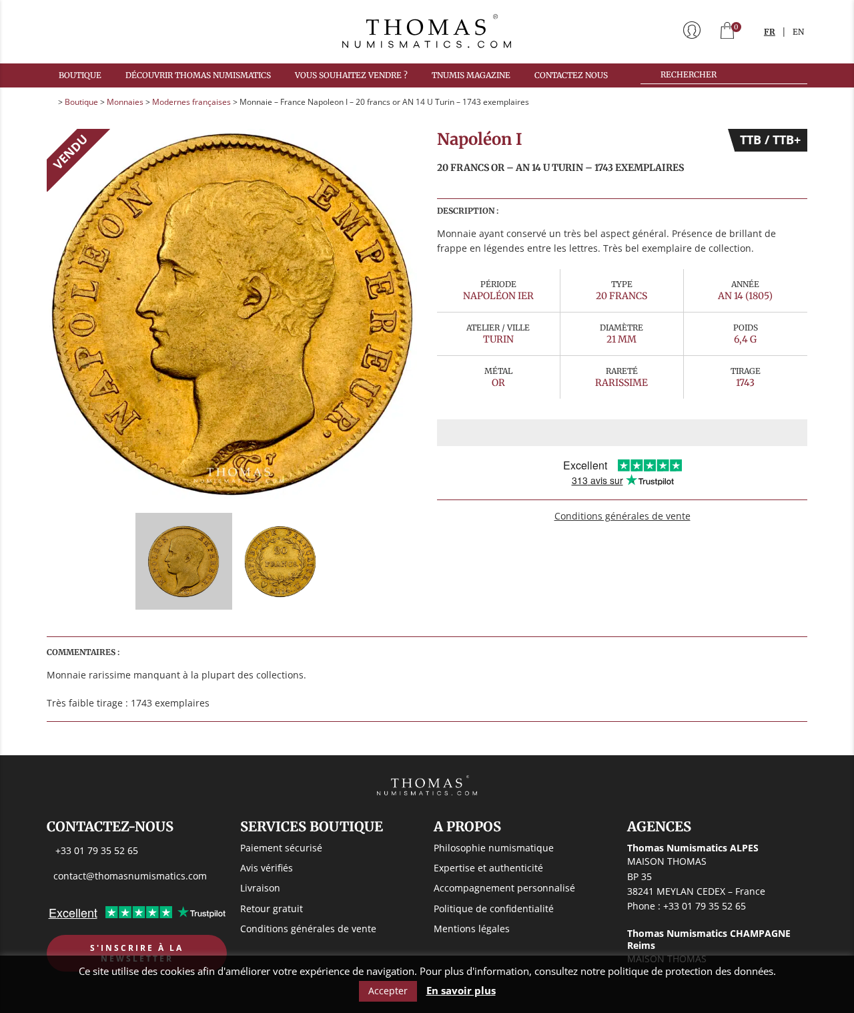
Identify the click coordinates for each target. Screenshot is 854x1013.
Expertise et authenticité (488, 867)
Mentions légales (472, 928)
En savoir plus (461, 990)
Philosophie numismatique (494, 847)
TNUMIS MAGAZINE (471, 75)
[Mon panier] (727, 31)
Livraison (260, 887)
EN (798, 32)
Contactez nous (571, 75)
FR (769, 32)
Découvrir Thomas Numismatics (198, 75)
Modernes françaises (191, 102)
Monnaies (125, 102)
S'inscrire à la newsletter (136, 953)
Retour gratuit (271, 908)
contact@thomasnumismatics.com (130, 875)
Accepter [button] (388, 990)
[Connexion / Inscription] (692, 31)
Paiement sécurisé (281, 847)
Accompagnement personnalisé (504, 887)
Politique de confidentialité (494, 908)
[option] (232, 314)
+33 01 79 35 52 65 (96, 850)
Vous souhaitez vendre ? (351, 75)
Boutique (80, 75)
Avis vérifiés (266, 867)
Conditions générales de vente (622, 516)
